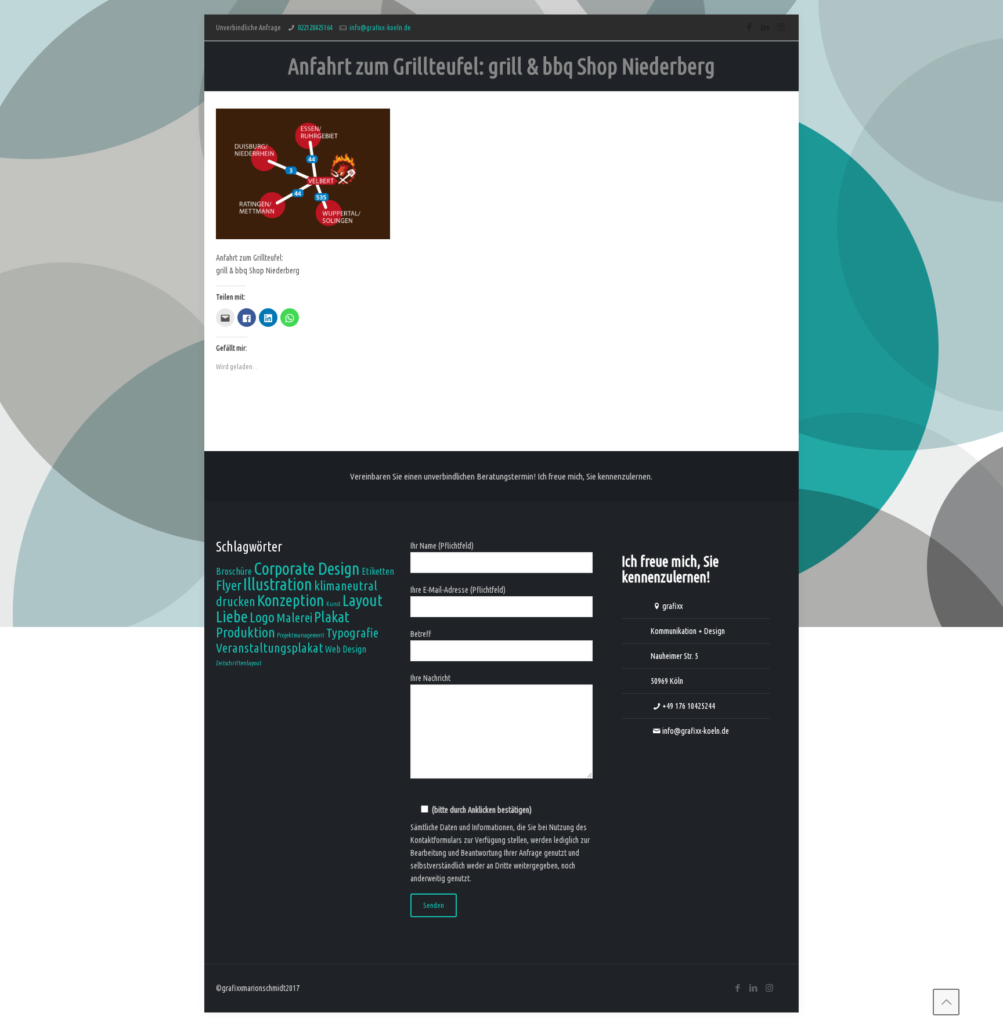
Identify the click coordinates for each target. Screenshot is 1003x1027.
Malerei (294, 617)
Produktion (245, 632)
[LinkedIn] (765, 27)
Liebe (232, 616)
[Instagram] (781, 27)
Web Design (345, 649)
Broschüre (234, 571)
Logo (262, 617)
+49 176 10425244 (688, 706)
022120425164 (315, 27)
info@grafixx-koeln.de (380, 27)
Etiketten (378, 571)
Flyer (228, 585)
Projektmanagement (300, 635)
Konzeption (290, 600)
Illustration (277, 584)
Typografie (352, 632)
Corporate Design (307, 568)
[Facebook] (750, 27)
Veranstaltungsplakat (269, 647)
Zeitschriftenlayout (239, 663)
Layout (362, 600)
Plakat (331, 616)
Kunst (333, 603)
